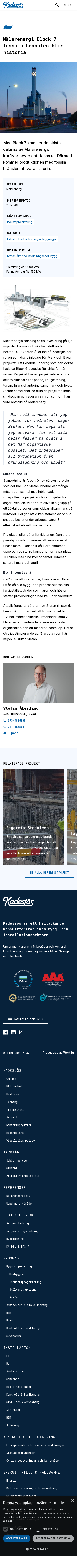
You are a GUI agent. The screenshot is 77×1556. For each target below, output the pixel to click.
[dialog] (38, 1526)
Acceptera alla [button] (16, 1538)
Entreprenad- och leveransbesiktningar (35, 1445)
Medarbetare (15, 1133)
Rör (8, 1363)
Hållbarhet (14, 1086)
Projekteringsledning (22, 1231)
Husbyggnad (17, 1274)
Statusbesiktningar (20, 1453)
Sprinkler (13, 1410)
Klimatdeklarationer (21, 1496)
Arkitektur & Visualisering (27, 1305)
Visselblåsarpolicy (20, 1140)
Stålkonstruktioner (23, 1289)
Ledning (12, 1102)
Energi (11, 1480)
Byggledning (15, 1239)
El (7, 1356)
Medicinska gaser (19, 1387)
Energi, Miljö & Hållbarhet (32, 1472)
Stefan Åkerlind (20, 708)
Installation (16, 1347)
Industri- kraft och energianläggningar (31, 239)
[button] (38, 1549)
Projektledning (18, 1215)
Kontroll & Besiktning (23, 1328)
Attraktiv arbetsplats (22, 1176)
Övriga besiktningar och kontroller (33, 1460)
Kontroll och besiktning (29, 1436)
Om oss (11, 1079)
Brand (10, 1320)
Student (11, 1168)
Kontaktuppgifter (19, 1125)
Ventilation (15, 1371)
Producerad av (58, 1052)
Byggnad (11, 1258)
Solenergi (13, 1425)
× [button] (72, 1500)
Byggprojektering (19, 1266)
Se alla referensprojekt (49, 872)
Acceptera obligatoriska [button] (53, 1538)
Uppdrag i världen (19, 1203)
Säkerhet (12, 1379)
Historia (12, 1094)
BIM (8, 1313)
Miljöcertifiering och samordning (31, 1488)
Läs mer (7, 1520)
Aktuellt (12, 1117)
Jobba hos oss (16, 1160)
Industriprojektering (19, 222)
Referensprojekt (18, 1196)
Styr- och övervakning (22, 1402)
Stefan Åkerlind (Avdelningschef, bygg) (32, 256)
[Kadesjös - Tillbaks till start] (13, 5)
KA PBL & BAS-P (17, 1246)
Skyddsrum (13, 1336)
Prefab (14, 1297)
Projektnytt (15, 1110)
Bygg (32, 714)
